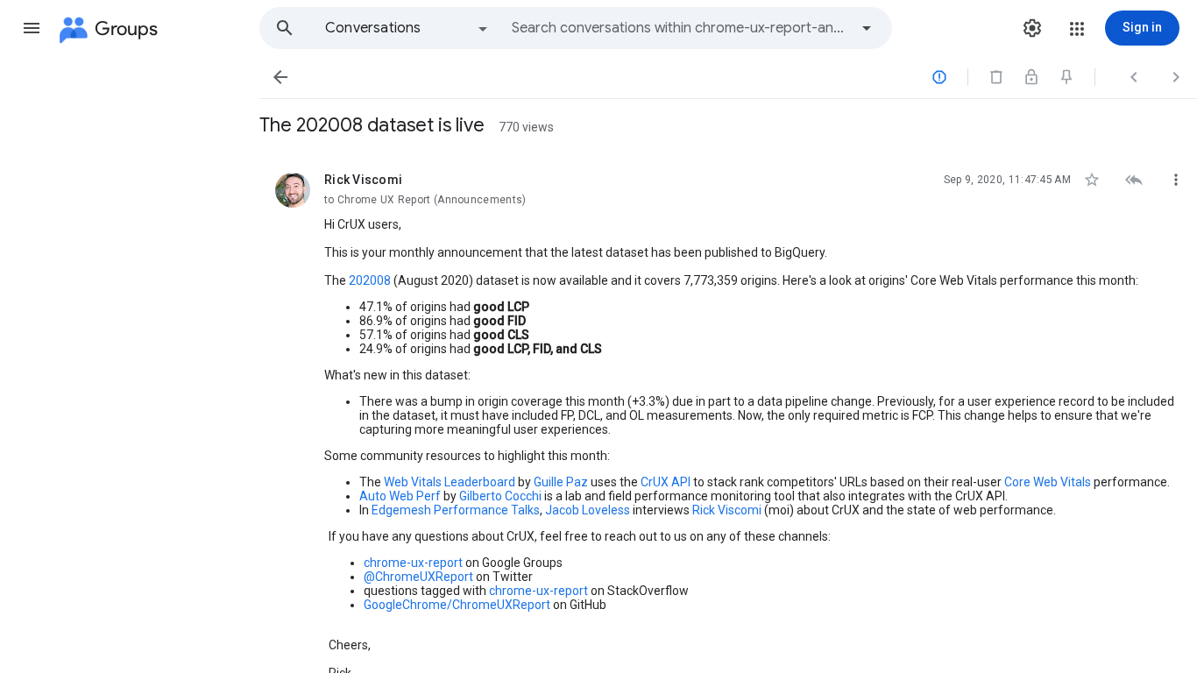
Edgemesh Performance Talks (456, 510)
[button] (32, 28)
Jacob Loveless (587, 510)
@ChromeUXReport (418, 577)
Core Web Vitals (1047, 482)
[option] (407, 28)
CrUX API (666, 482)
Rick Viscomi (726, 510)
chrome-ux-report (413, 563)
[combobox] (680, 28)
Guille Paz (561, 482)
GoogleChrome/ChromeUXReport (457, 605)
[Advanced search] (866, 28)
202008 (370, 280)
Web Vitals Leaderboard (449, 482)
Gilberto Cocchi (500, 496)
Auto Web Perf (400, 496)
